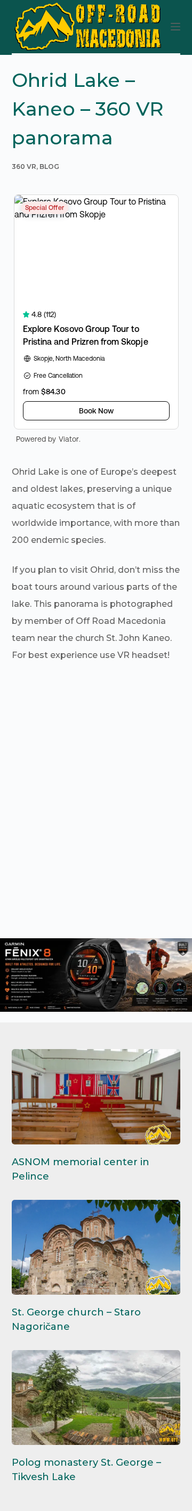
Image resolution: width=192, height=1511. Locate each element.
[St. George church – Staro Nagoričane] (96, 1247)
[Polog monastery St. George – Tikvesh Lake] (96, 1397)
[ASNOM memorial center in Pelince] (96, 1096)
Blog (49, 166)
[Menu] (175, 26)
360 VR (24, 166)
